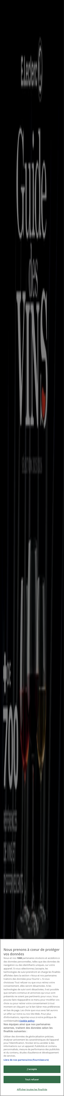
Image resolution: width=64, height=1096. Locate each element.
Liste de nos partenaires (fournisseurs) (26, 1059)
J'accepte (32, 1069)
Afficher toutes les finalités (32, 1089)
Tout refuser (32, 1079)
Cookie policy (26, 1020)
